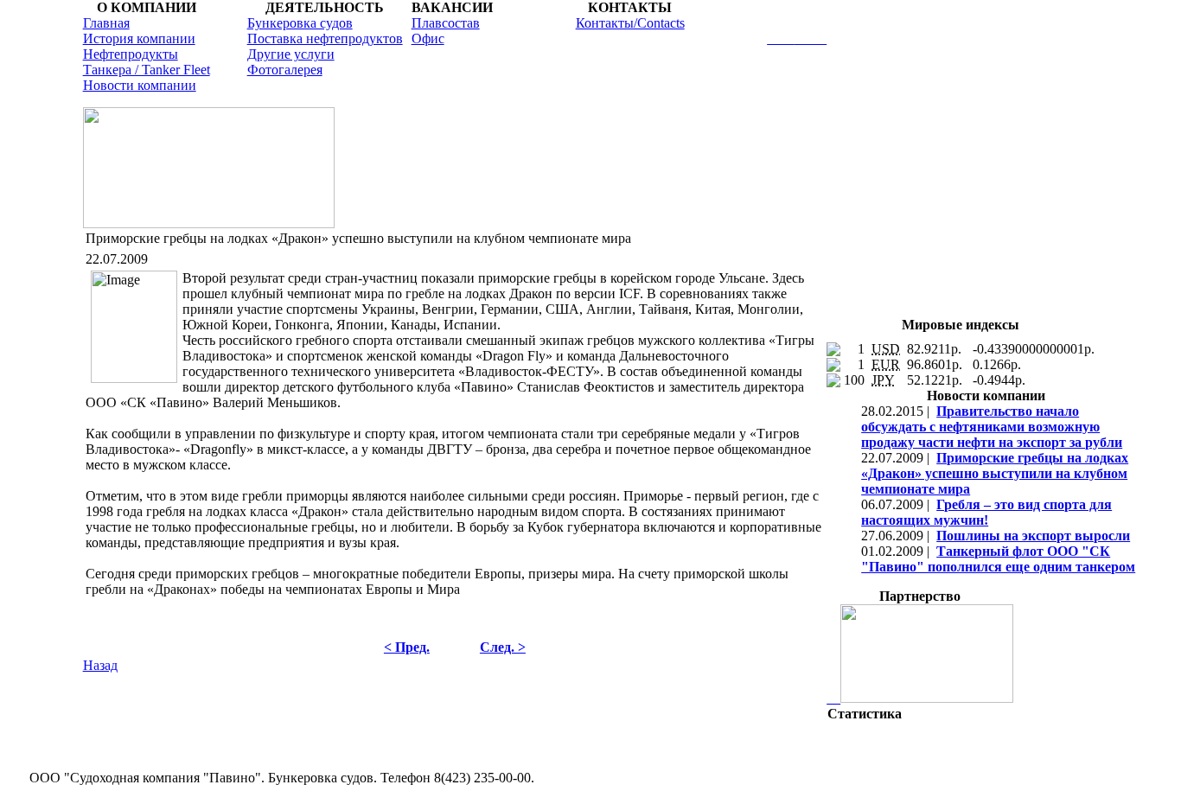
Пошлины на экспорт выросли (1033, 535)
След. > (503, 647)
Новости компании (139, 85)
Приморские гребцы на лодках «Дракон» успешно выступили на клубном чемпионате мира (994, 473)
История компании (139, 38)
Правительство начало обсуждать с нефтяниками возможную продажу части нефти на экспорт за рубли (991, 427)
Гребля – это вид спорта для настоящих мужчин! (986, 512)
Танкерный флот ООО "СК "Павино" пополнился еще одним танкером (998, 559)
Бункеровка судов (300, 23)
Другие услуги (291, 54)
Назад (100, 665)
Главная (106, 23)
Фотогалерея (284, 69)
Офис (428, 38)
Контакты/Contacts (630, 23)
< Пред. (407, 647)
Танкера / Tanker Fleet (146, 69)
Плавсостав (446, 23)
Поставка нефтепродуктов (325, 38)
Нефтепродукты (130, 54)
